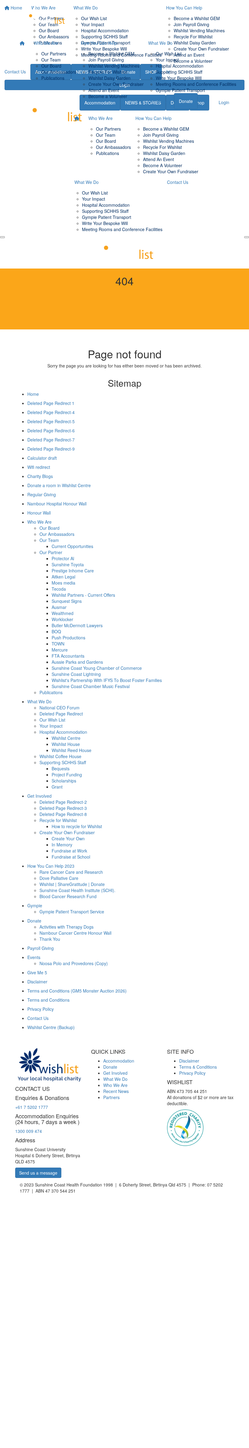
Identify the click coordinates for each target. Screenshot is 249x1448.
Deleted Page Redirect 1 (50, 403)
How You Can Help (99, 43)
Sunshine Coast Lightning (76, 674)
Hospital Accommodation (179, 66)
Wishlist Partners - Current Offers (83, 595)
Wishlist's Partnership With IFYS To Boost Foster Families (107, 680)
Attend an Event (103, 90)
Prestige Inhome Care (73, 571)
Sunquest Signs (67, 601)
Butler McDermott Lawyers (77, 625)
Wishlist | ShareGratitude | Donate (72, 884)
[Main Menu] (2, 237)
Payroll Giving (40, 948)
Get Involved (39, 796)
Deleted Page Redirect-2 (63, 802)
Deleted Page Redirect (61, 714)
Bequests (61, 768)
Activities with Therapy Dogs (66, 927)
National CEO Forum (59, 708)
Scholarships (64, 781)
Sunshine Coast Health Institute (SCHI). (77, 890)
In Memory (62, 845)
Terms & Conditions (198, 1067)
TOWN (58, 644)
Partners (111, 1097)
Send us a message (38, 1173)
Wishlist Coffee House (60, 756)
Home (33, 394)
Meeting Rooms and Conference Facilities (196, 84)
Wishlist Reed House (71, 750)
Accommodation (118, 1061)
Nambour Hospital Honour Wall (57, 504)
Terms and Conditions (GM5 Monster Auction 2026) (77, 991)
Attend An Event (158, 159)
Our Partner (50, 552)
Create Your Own (68, 838)
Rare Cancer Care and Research (71, 872)
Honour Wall (39, 513)
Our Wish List (169, 54)
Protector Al (63, 558)
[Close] (246, 237)
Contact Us (158, 101)
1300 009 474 (28, 1131)
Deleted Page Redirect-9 (51, 449)
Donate (186, 101)
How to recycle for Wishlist (77, 826)
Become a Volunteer (107, 96)
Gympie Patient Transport (180, 90)
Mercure (60, 650)
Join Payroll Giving (106, 60)
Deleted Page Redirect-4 (51, 412)
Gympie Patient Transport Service (71, 912)
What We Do (160, 43)
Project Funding (67, 774)
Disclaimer (37, 982)
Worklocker (62, 619)
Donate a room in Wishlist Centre (59, 485)
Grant (57, 787)
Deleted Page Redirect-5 (51, 421)
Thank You (49, 939)
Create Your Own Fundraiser (116, 84)
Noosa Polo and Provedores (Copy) (73, 963)
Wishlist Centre (66, 738)
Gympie (34, 905)
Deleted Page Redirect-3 (63, 808)
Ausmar (59, 607)
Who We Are (46, 43)
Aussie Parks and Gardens (77, 662)
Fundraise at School (71, 857)
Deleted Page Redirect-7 (51, 440)
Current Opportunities (72, 546)
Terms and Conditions (48, 1000)
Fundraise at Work (69, 851)
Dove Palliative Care (58, 878)
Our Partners (53, 54)
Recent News (116, 1091)
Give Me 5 (37, 972)
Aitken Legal (63, 577)
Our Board (51, 66)
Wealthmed (62, 613)
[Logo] (44, 17)
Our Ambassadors (58, 72)
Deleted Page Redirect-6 (51, 430)
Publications (52, 78)
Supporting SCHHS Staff (179, 72)
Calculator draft (42, 458)
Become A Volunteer (162, 165)
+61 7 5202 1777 (31, 1107)
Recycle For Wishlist (107, 72)
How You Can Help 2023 (50, 866)
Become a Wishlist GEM (111, 54)
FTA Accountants (68, 656)
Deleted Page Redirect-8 (63, 814)
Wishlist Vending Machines (113, 66)
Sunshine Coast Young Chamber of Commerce (97, 668)
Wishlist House (66, 744)
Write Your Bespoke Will (179, 78)
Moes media (63, 583)
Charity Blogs (40, 476)
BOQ (56, 631)
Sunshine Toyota (68, 564)
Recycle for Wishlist (58, 820)
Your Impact (167, 60)
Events (33, 957)
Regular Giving (41, 494)
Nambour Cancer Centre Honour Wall (75, 933)
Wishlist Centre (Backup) (51, 1027)
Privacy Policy (40, 1009)
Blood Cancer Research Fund (68, 896)
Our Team (51, 60)
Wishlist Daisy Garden (109, 78)
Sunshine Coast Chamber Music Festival (91, 686)
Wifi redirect (38, 467)
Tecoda (59, 589)
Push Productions (68, 637)
